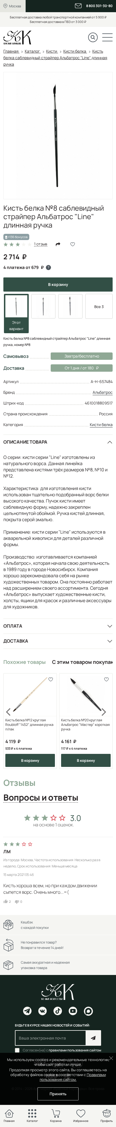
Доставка (15, 641)
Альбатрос (103, 392)
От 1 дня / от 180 (72, 368)
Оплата (12, 626)
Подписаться (93, 1038)
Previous (12, 721)
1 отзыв (40, 244)
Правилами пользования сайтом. (73, 1077)
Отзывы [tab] (19, 783)
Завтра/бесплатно (81, 356)
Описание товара (25, 442)
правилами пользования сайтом (75, 1050)
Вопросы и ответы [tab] (40, 798)
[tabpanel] (58, 857)
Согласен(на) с (62, 1050)
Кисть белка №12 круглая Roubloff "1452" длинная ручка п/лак (29, 725)
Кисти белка (101, 424)
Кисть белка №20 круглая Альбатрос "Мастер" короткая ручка (85, 725)
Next (104, 721)
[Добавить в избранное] (50, 679)
